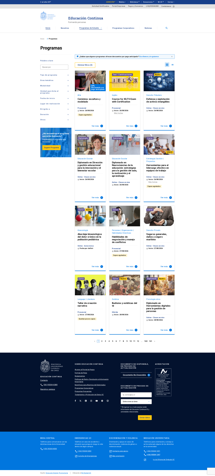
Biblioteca (134, 2)
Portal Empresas (118, 6)
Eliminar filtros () (85, 65)
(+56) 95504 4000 (50, 449)
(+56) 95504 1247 (153, 455)
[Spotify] (102, 400)
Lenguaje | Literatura (86, 299)
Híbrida (115, 312)
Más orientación (118, 456)
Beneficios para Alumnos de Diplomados (90, 385)
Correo (171, 2)
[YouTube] (97, 400)
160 (145, 341)
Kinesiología (83, 230)
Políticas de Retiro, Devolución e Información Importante (92, 380)
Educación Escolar (85, 159)
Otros (54, 120)
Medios (122, 2)
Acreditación (162, 364)
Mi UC (160, 2)
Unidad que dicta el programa (54, 92)
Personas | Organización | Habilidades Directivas (123, 231)
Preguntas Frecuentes (83, 391)
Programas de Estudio (90, 28)
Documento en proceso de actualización (134, 387)
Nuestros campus (47, 389)
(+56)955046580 (152, 6)
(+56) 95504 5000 (84, 451)
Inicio (48, 28)
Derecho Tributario (154, 95)
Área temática (54, 80)
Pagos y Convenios (135, 6)
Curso (81, 75)
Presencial (82, 108)
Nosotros (65, 28)
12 (138, 341)
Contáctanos (166, 6)
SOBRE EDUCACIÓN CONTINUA (89, 364)
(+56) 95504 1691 (153, 451)
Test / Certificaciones (122, 75)
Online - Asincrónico (86, 246)
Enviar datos (145, 418)
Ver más (97, 126)
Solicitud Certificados (100, 6)
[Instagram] (91, 400)
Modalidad (54, 86)
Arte (79, 95)
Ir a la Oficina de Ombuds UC (164, 459)
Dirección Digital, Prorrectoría (57, 473)
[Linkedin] (86, 400)
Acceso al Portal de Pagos (85, 369)
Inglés (114, 95)
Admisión (110, 2)
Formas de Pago (81, 373)
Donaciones (148, 2)
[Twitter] (80, 400)
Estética (115, 299)
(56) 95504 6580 (51, 385)
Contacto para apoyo (120, 451)
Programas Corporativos (123, 28)
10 (131, 341)
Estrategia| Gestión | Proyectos (155, 160)
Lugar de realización (54, 104)
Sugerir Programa (51, 148)
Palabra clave (46, 61)
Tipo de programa (54, 75)
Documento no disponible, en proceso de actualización (135, 366)
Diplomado (83, 138)
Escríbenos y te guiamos (149, 56)
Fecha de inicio (54, 98)
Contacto (44, 380)
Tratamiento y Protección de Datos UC (89, 395)
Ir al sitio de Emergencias (87, 456)
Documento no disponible (136, 375)
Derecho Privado (153, 230)
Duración (54, 115)
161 (150, 341)
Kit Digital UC (86, 473)
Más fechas (118, 113)
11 (134, 341)
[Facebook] (75, 400)
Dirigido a (54, 109)
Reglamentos (80, 376)
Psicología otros (153, 299)
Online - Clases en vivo (155, 108)
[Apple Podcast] (108, 400)
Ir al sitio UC (45, 2)
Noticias (148, 28)
